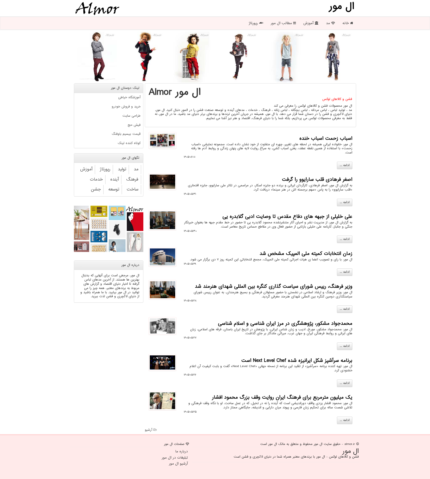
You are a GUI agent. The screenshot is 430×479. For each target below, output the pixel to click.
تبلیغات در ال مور (175, 457)
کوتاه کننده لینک (129, 143)
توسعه (113, 189)
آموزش (309, 23)
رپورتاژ (254, 23)
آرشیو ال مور (178, 463)
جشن (96, 189)
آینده (114, 179)
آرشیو (149, 430)
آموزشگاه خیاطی (129, 97)
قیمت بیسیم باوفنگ (126, 134)
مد (328, 23)
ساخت (132, 189)
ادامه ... (345, 165)
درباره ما (181, 451)
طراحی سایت (131, 115)
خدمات (96, 179)
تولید (122, 169)
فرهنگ (132, 179)
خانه (346, 23)
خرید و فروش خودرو (126, 106)
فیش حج (134, 125)
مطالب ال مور (282, 23)
